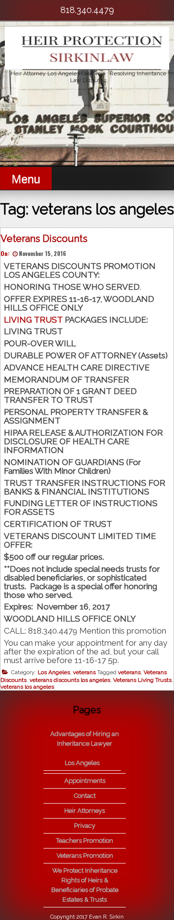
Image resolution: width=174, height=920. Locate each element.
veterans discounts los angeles (69, 680)
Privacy (84, 825)
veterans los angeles (27, 686)
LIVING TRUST (33, 320)
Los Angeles (54, 672)
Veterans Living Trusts (142, 680)
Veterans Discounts (43, 238)
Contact (85, 795)
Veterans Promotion (85, 855)
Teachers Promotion (84, 840)
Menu (26, 178)
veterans (84, 672)
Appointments (84, 780)
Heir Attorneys (84, 810)
